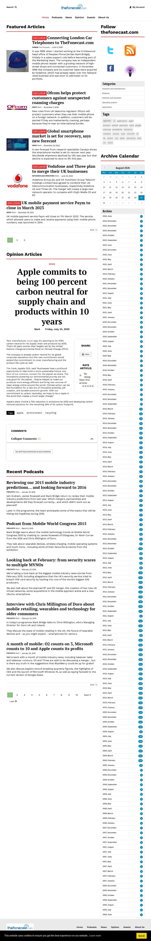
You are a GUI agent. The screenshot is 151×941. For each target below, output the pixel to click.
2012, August (108, 558)
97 (141, 529)
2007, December (109, 828)
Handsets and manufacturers (113, 89)
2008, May (107, 804)
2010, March (108, 698)
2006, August (108, 905)
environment (34, 412)
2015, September (110, 404)
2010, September (110, 669)
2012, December (109, 539)
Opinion (79, 17)
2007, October (108, 838)
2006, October (108, 895)
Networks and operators (43, 176)
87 (141, 544)
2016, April (107, 380)
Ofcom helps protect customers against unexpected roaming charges (61, 97)
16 (141, 409)
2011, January (108, 650)
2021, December (109, 284)
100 (140, 578)
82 (141, 635)
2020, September (110, 337)
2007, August (108, 847)
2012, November (109, 544)
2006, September (110, 900)
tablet (122, 138)
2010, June (107, 683)
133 (140, 573)
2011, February (109, 645)
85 (141, 476)
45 (141, 428)
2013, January (109, 534)
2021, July (107, 298)
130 (140, 606)
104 (140, 698)
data (139, 138)
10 (77, 695)
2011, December (109, 597)
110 (140, 582)
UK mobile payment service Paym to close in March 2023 (48, 205)
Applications (107, 107)
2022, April (107, 264)
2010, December (109, 654)
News (68, 17)
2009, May (107, 746)
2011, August (108, 616)
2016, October (108, 370)
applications (122, 121)
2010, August (108, 674)
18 (141, 414)
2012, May (107, 573)
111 (140, 674)
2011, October (108, 606)
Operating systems (109, 103)
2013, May (107, 515)
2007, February (109, 876)
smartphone (117, 129)
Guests (91, 17)
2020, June (107, 351)
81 (141, 539)
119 (140, 611)
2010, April (107, 693)
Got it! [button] (141, 935)
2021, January (109, 317)
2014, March (108, 467)
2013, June (107, 510)
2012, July (107, 563)
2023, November (109, 231)
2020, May (107, 356)
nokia (131, 125)
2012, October (108, 548)
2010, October (108, 664)
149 (140, 722)
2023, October (108, 235)
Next (86, 695)
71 (141, 491)
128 (140, 683)
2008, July (107, 794)
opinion (107, 120)
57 (141, 500)
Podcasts (57, 17)
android (115, 125)
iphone (110, 138)
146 (140, 717)
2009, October (108, 722)
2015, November (109, 399)
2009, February (109, 760)
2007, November (109, 833)
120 (140, 626)
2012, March (108, 582)
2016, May (107, 375)
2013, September (110, 495)
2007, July (107, 852)
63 (141, 467)
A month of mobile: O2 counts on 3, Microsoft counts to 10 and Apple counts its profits (49, 646)
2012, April (107, 577)
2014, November (109, 428)
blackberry (128, 130)
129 (140, 592)
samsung (107, 129)
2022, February (109, 274)
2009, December (109, 712)
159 (140, 736)
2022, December (109, 250)
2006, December (109, 886)
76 (141, 496)
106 (140, 597)
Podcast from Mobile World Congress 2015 (46, 523)
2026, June (107, 216)
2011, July (107, 621)
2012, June (107, 568)
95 (141, 534)
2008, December (109, 770)
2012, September (110, 553)
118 (140, 655)
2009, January (109, 765)
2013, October (108, 491)
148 (140, 727)
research (106, 125)
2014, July (107, 447)
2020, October (108, 332)
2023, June (107, 245)
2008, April (107, 809)
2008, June (107, 799)
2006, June (107, 915)
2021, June (107, 303)
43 (141, 447)
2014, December (109, 423)
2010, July (107, 679)
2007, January (109, 881)
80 (141, 568)
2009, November (109, 717)
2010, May (107, 688)
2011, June (107, 626)
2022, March (108, 269)
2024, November (109, 221)
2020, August (108, 341)
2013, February (109, 529)
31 (141, 443)
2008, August (108, 789)
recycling (50, 412)
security (116, 134)
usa (116, 138)
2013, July (107, 505)
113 (140, 587)
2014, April (107, 462)
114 (140, 688)
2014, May (107, 457)
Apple (30, 341)
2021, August (108, 293)
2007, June (107, 857)
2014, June (107, 452)
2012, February (109, 587)
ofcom (110, 143)
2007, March (108, 871)
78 (141, 472)
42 (141, 438)
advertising (131, 138)
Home (45, 17)
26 (141, 419)
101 (140, 640)
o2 (137, 134)
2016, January (109, 389)
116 (140, 650)
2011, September (110, 611)
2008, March (108, 813)
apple (20, 412)
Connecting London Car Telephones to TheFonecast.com (63, 40)
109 (140, 602)
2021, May (107, 308)
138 (140, 645)
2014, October (108, 433)
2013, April (107, 520)
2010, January (109, 707)
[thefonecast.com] (73, 7)
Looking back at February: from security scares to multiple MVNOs (51, 562)
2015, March (108, 409)
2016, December (109, 361)
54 (141, 433)
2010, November (109, 659)
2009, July (107, 736)
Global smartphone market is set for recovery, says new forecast (61, 136)
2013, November (109, 486)
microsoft (130, 134)
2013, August (108, 500)
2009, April (107, 751)
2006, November (109, 890)
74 (141, 520)
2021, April (107, 312)
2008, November (109, 775)
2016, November (109, 365)
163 (140, 756)
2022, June (107, 255)
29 (141, 765)
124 (140, 621)
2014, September (110, 438)
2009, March (108, 756)
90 (141, 616)
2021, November (109, 288)
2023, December (109, 226)
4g (104, 138)
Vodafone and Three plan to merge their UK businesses (63, 169)
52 (141, 457)
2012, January (109, 592)
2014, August (108, 443)
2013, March (108, 524)
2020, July (107, 346)
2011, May (107, 630)
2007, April (107, 866)
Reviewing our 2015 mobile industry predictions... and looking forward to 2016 (46, 485)
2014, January (109, 476)
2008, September (110, 784)
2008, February (109, 818)
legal (123, 134)
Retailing (105, 93)
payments (123, 125)
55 (141, 462)
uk (114, 121)
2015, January (109, 418)
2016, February (109, 385)
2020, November (109, 327)
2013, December (109, 481)
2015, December (109, 394)
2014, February (109, 472)
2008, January (109, 823)
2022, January (109, 279)
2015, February (109, 414)
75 (141, 505)
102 (140, 549)
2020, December (109, 322)
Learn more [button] (95, 935)
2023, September (110, 240)
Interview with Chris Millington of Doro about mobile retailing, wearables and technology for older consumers (50, 609)
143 (140, 708)
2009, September (110, 727)
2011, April (107, 635)
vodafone (107, 134)
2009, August (108, 732)
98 (141, 553)
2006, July (107, 910)
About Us (103, 17)
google (138, 125)
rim (104, 143)
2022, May (107, 259)
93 (141, 732)
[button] (12, 7)
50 (141, 452)
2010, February (109, 703)
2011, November (109, 602)
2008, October (108, 780)
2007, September (110, 842)
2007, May (107, 862)
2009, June (107, 741)
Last (12, 701)
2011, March (108, 640)
